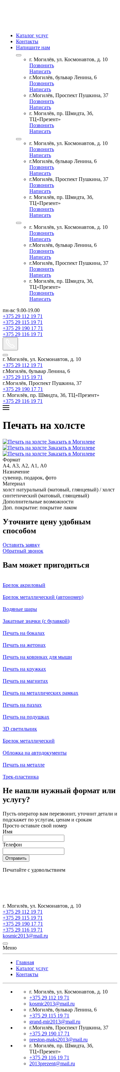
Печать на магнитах (25, 681)
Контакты (27, 41)
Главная (25, 962)
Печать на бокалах (24, 633)
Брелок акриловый (24, 585)
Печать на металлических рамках (40, 693)
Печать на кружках (24, 669)
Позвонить (41, 65)
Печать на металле (24, 765)
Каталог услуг (32, 35)
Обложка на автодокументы (35, 753)
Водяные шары (20, 609)
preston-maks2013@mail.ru (58, 1039)
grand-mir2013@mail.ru (54, 1021)
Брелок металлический (29, 741)
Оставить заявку (21, 545)
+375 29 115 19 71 (23, 322)
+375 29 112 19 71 (23, 316)
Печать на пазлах (22, 705)
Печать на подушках (26, 717)
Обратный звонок (23, 551)
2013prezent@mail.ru (52, 1063)
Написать (40, 71)
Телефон (12, 844)
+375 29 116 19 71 (23, 334)
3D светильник (20, 729)
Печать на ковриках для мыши (37, 657)
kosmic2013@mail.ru (25, 936)
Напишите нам (33, 47)
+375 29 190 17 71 (23, 328)
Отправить (16, 858)
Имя (7, 831)
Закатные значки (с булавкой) (36, 621)
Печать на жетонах (24, 645)
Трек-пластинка (21, 777)
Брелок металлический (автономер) (43, 597)
